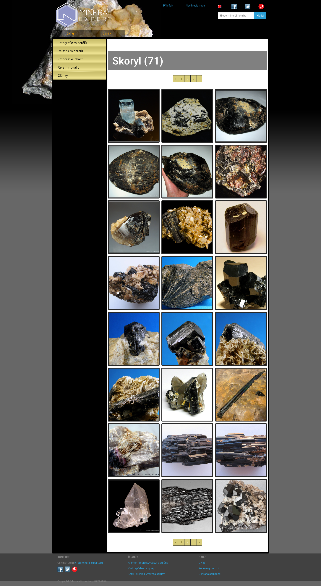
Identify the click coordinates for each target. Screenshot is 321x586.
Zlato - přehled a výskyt (142, 568)
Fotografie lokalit (70, 59)
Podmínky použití (209, 568)
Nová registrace (195, 5)
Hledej (260, 15)
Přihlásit (168, 5)
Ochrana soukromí (210, 573)
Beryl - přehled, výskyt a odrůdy (146, 573)
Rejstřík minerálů (70, 51)
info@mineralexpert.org (88, 562)
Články (107, 33)
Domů (70, 33)
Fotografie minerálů (72, 43)
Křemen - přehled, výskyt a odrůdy (148, 562)
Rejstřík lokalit (68, 67)
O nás (202, 562)
